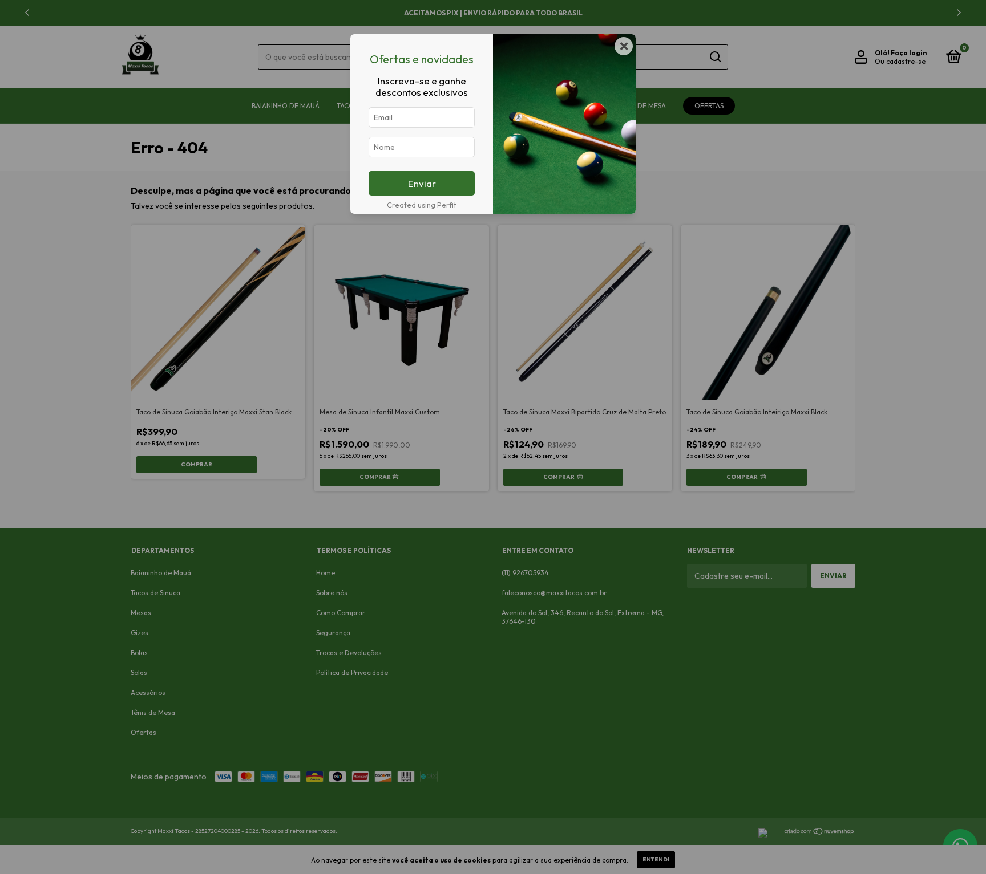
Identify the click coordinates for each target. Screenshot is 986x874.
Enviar (422, 183)
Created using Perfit (421, 204)
